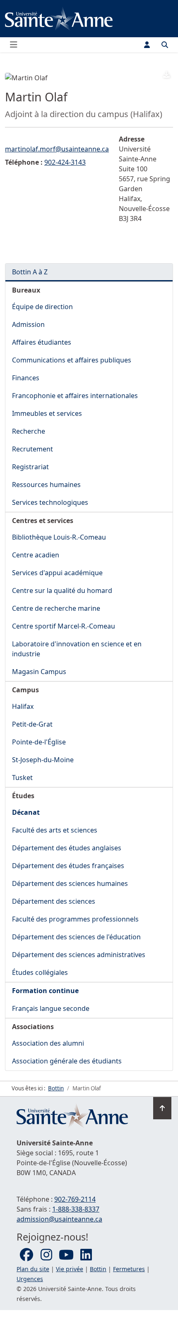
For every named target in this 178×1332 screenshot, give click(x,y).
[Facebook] (26, 1255)
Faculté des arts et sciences (54, 830)
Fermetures (129, 1269)
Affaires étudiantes (41, 342)
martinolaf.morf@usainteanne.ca (57, 149)
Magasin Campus (39, 671)
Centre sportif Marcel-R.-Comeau (63, 626)
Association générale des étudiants (67, 1061)
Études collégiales (40, 972)
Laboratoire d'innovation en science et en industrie (77, 648)
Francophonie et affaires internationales (75, 395)
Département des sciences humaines (70, 883)
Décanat (26, 812)
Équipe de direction (42, 306)
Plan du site (33, 1269)
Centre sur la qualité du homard (62, 590)
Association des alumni (48, 1043)
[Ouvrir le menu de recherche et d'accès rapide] (164, 44)
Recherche (28, 431)
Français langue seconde (50, 1008)
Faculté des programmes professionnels (75, 919)
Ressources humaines (46, 484)
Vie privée (69, 1269)
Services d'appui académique (57, 572)
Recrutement (32, 449)
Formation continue (45, 990)
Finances (25, 377)
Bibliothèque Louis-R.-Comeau (59, 537)
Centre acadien (35, 554)
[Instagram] (46, 1255)
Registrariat (30, 466)
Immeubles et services (47, 413)
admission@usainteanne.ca (59, 1219)
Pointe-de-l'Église (39, 741)
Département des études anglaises (66, 847)
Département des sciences (53, 901)
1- (75, 1209)
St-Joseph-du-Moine (43, 759)
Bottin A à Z (30, 271)
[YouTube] (66, 1255)
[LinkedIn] (86, 1255)
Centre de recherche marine (56, 608)
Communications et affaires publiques (71, 360)
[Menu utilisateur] (147, 44)
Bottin (98, 1269)
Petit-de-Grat (32, 724)
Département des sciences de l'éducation (76, 936)
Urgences (30, 1279)
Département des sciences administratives (78, 954)
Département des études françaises (68, 865)
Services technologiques (50, 502)
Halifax (23, 706)
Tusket (22, 777)
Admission (28, 324)
